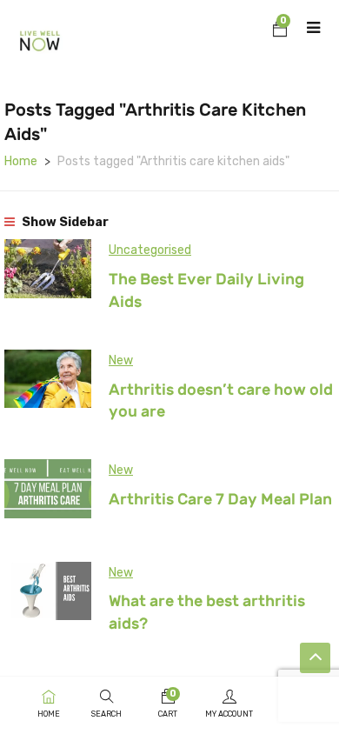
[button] (280, 31)
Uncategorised (150, 250)
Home (20, 161)
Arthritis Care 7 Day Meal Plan (220, 499)
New (121, 360)
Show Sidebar (64, 222)
